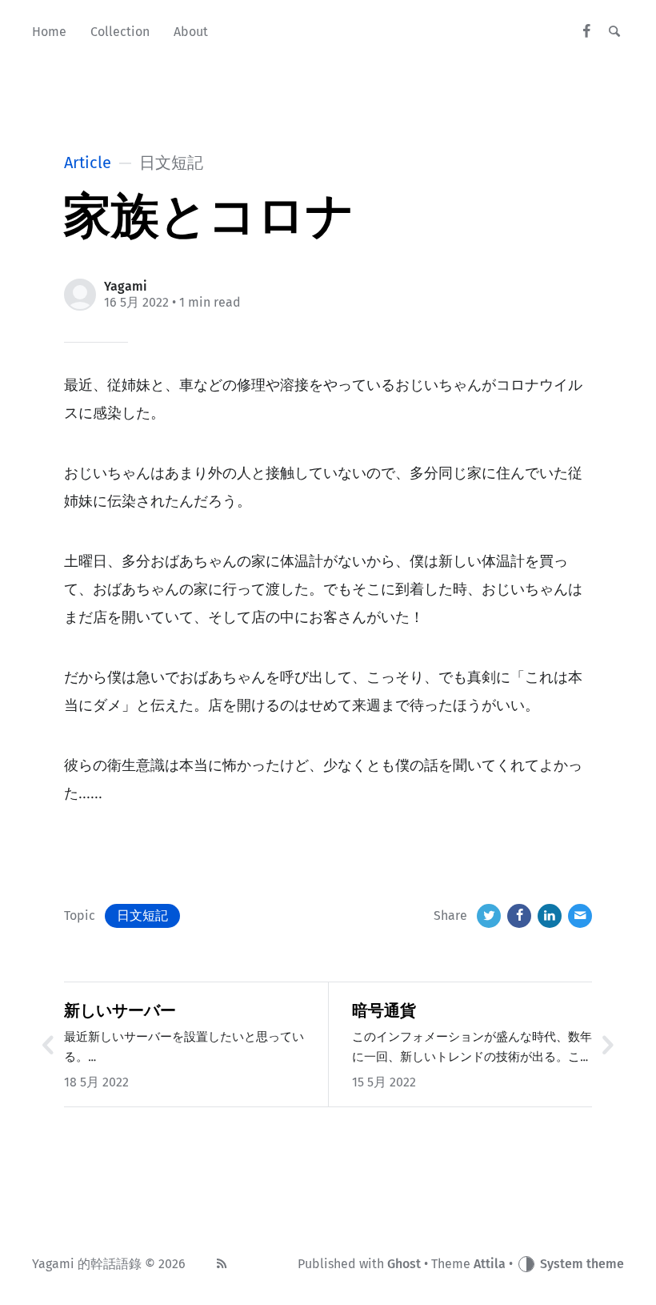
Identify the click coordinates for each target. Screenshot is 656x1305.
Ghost (404, 1263)
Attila (490, 1263)
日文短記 (142, 915)
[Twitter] (489, 916)
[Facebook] (587, 32)
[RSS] (221, 1264)
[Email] (580, 916)
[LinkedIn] (550, 916)
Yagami (125, 286)
